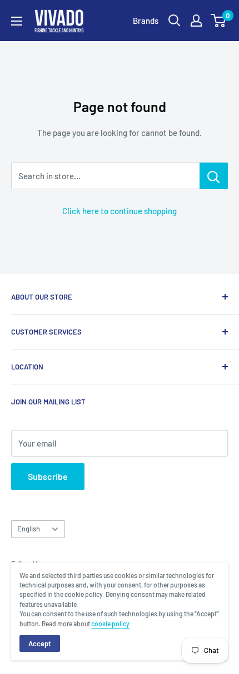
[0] (219, 20)
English (28, 528)
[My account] (196, 20)
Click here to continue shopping (119, 211)
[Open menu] (16, 21)
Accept (39, 643)
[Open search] (174, 20)
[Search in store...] (214, 176)
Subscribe (48, 476)
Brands (145, 21)
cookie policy (110, 623)
